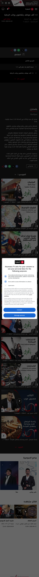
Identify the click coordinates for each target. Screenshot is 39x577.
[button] (19, 285)
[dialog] (19, 288)
